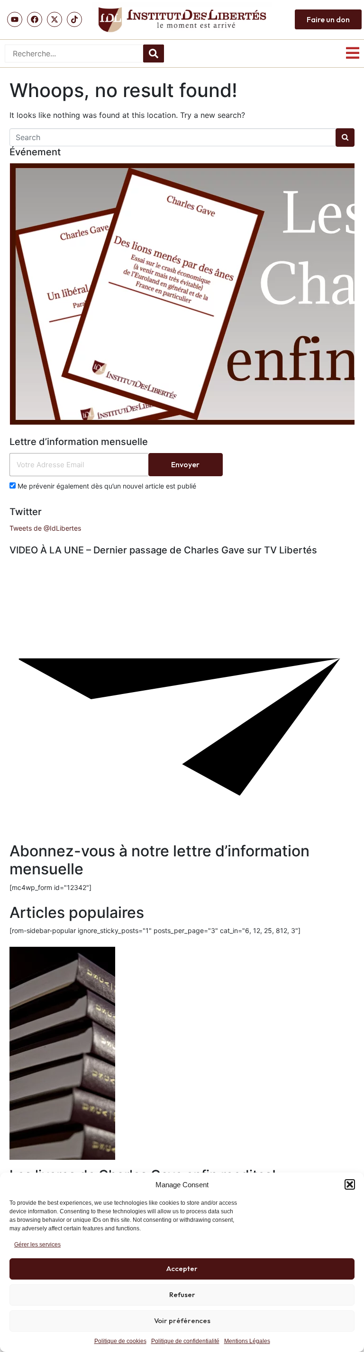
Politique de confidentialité (185, 1341)
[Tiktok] (74, 19)
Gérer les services (37, 1244)
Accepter (182, 1268)
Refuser (182, 1294)
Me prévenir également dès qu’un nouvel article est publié (106, 486)
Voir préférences (182, 1320)
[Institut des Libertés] (182, 19)
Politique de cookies (120, 1341)
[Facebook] (34, 19)
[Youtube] (14, 19)
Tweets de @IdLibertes (45, 528)
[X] (54, 19)
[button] (350, 1184)
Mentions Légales (247, 1341)
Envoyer (185, 464)
